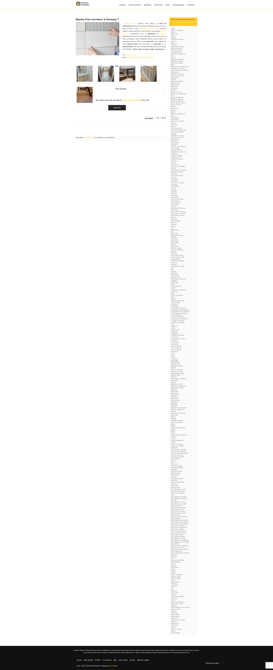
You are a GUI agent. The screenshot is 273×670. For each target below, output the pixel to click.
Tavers (173, 580)
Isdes (173, 297)
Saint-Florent (175, 515)
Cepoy (173, 123)
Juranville (174, 304)
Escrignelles (175, 242)
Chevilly (173, 168)
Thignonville (175, 582)
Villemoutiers (175, 616)
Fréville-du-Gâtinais (177, 261)
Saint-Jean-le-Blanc (177, 529)
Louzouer (174, 359)
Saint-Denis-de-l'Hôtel (178, 507)
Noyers (173, 429)
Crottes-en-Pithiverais (178, 208)
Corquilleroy (175, 186)
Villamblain (174, 613)
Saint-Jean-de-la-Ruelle (179, 527)
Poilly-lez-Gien (176, 473)
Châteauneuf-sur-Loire (178, 152)
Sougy (173, 573)
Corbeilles (174, 184)
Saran (173, 558)
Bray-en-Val (175, 108)
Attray (173, 43)
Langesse (174, 331)
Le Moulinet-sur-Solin (178, 339)
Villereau (174, 622)
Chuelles (174, 173)
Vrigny (173, 631)
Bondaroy (174, 88)
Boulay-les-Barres (177, 101)
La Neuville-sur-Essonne (179, 319)
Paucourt (174, 464)
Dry (172, 228)
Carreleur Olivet (188, 650)
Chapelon (174, 144)
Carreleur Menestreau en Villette (130, 652)
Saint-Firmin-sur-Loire (178, 513)
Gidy (172, 268)
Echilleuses (175, 230)
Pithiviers (174, 469)
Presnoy (173, 477)
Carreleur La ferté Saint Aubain (111, 652)
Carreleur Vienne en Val (176, 650)
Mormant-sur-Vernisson (179, 408)
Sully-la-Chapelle (176, 575)
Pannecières (175, 458)
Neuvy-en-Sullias (176, 422)
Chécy (173, 163)
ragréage (163, 34)
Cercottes (174, 124)
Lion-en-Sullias (176, 350)
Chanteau (174, 141)
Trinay (173, 600)
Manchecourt (175, 364)
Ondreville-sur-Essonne (179, 435)
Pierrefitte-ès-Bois (177, 467)
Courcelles (174, 197)
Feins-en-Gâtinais (177, 250)
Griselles (174, 281)
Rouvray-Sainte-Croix (178, 489)
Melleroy (174, 377)
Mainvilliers (174, 360)
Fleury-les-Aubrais (177, 255)
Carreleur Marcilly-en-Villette (148, 652)
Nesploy (173, 418)
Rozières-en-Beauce (178, 493)
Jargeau (173, 299)
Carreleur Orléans (129, 23)
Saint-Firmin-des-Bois (178, 511)
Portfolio (158, 5)
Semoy (173, 564)
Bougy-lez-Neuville (177, 97)
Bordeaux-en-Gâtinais (178, 94)
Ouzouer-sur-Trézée (177, 457)
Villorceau (174, 625)
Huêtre (173, 288)
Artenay (173, 37)
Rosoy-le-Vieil (175, 487)
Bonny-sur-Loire (176, 92)
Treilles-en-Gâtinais (177, 596)
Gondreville (175, 275)
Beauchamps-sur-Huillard (179, 70)
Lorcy (173, 353)
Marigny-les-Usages (177, 373)
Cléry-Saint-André (177, 175)
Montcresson (175, 400)
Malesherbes (175, 362)
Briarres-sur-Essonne (178, 114)
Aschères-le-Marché (178, 39)
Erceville (174, 237)
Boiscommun (175, 83)
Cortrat (173, 188)
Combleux (174, 179)
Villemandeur (175, 614)
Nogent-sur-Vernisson (178, 428)
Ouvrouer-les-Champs (178, 449)
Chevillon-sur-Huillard (178, 166)
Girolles (173, 271)
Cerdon (173, 126)
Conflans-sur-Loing (177, 183)
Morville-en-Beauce (177, 409)
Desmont (174, 219)
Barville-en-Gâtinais (177, 59)
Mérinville (174, 380)
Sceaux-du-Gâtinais (177, 560)
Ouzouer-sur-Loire (177, 455)
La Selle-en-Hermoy (177, 320)
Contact (190, 5)
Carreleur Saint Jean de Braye (120, 650)
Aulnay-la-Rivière (176, 48)
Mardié (173, 368)
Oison (173, 431)
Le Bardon (174, 333)
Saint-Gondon (175, 518)
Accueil (122, 5)
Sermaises (174, 567)
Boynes (173, 106)
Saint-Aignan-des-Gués (179, 496)
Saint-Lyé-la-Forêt (177, 535)
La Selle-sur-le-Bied (177, 322)
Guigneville (174, 282)
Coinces (173, 177)
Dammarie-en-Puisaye (178, 212)
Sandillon (174, 555)
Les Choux (174, 344)
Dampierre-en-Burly (177, 215)
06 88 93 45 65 (131, 55)
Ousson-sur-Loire (177, 444)
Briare (173, 112)
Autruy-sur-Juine (176, 50)
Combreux (174, 181)
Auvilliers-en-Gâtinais (178, 54)
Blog (168, 5)
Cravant (173, 206)
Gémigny (174, 264)
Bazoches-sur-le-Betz (178, 68)
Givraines (174, 273)
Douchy (173, 226)
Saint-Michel (175, 544)
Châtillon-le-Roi (176, 157)
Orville (173, 442)
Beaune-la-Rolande (177, 76)
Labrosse (174, 326)
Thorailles (174, 585)
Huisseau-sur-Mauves (178, 290)
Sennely (173, 565)
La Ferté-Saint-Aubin (178, 317)
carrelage (143, 28)
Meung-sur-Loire (176, 384)
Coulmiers (174, 195)
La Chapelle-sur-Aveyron (179, 313)
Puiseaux (174, 480)
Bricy (172, 115)
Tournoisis (174, 593)
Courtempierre (176, 203)
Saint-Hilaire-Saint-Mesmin (180, 522)
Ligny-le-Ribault (176, 346)
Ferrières (174, 253)
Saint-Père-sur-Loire (178, 547)
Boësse (173, 79)
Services (147, 5)
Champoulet (175, 139)
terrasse (156, 28)
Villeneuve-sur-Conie (178, 620)
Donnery (174, 222)
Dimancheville (175, 221)
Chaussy (174, 161)
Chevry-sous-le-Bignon (178, 170)
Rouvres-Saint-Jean (177, 491)
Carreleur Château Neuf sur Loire (159, 650)
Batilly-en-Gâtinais (177, 61)
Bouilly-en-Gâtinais (177, 99)
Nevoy (173, 424)
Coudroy (174, 192)
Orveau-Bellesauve (177, 440)
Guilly (173, 284)
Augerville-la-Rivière (177, 46)
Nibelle (173, 426)
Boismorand (175, 85)
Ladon (173, 328)
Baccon (173, 57)
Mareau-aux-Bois (177, 369)
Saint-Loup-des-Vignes (178, 533)
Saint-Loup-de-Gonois (178, 531)
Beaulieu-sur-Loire (177, 74)
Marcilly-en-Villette (177, 366)
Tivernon (174, 591)
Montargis (174, 393)
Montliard (174, 406)
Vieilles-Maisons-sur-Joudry (180, 607)
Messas (173, 382)
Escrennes (174, 241)
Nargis (173, 417)
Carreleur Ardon (96, 652)
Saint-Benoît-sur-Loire (178, 502)
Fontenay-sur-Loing (177, 257)
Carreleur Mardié (135, 650)
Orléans (173, 437)
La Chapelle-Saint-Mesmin (180, 310)
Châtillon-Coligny (176, 155)
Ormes (173, 438)
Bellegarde (174, 77)
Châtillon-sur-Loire (177, 159)
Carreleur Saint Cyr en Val (164, 652)
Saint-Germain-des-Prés (179, 516)
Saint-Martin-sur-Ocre (178, 538)
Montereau (174, 402)
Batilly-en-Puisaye (177, 63)
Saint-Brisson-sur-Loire (178, 504)
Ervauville (174, 239)
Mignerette (174, 391)
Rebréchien (175, 486)
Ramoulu (174, 484)
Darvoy (173, 217)
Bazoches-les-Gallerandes (180, 66)
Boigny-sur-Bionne (177, 81)
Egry (172, 232)
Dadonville (174, 210)
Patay (173, 462)
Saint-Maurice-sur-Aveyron (180, 540)
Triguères (174, 598)
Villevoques (175, 624)
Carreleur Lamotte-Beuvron (103, 650)
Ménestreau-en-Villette (178, 379)
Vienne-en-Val (175, 609)
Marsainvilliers (176, 375)
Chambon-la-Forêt (177, 137)
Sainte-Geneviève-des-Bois (180, 553)
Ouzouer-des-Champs (178, 451)
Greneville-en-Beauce (178, 279)
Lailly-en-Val (175, 330)
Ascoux (173, 41)
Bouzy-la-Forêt (176, 105)
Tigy (172, 589)
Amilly (173, 32)
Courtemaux (175, 201)
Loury (173, 357)
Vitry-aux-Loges (176, 629)
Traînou (173, 594)
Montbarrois (175, 395)
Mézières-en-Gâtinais (178, 386)
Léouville (174, 340)
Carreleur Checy (89, 650)
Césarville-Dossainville (178, 130)
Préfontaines (175, 475)
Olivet (173, 433)
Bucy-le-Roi (175, 119)
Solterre (173, 571)
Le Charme (175, 337)
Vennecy (174, 605)
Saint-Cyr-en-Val (176, 506)
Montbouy (174, 397)
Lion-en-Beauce (176, 348)
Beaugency (175, 72)
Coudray (174, 190)
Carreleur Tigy (144, 650)
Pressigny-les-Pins (177, 478)
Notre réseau (178, 5)
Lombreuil (174, 351)
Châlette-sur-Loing (177, 135)
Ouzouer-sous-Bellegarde (179, 453)
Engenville (174, 233)
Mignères (174, 389)
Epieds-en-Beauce (177, 235)
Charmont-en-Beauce (178, 146)
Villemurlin (174, 618)
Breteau (173, 110)
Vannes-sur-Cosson (177, 602)
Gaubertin (174, 262)
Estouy (173, 244)
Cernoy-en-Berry (176, 128)
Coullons (174, 193)
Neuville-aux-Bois (177, 420)
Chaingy (173, 134)
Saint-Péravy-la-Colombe (179, 545)
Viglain (173, 611)
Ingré (172, 293)
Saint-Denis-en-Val (177, 509)
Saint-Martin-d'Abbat (178, 536)
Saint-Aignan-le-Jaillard (179, 498)
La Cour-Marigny (176, 315)
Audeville (174, 45)
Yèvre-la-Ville (175, 633)
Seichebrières (175, 562)
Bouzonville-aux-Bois (178, 103)
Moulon (173, 411)
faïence (150, 28)
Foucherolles (175, 259)
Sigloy (173, 569)
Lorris (173, 355)
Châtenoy (174, 154)
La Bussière (175, 306)
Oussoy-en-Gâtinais (177, 446)
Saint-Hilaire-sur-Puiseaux (179, 524)
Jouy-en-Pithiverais (177, 301)
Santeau (174, 556)
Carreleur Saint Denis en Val (181, 652)
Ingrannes (174, 291)
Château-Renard (176, 150)
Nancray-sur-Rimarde (178, 413)
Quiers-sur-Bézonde (177, 482)
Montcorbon (175, 398)
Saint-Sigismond (176, 551)
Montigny (174, 404)
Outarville (174, 447)
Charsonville (175, 148)
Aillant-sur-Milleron (177, 30)
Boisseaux (174, 86)
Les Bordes (175, 342)
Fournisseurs (107, 660)
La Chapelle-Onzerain (178, 308)
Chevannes (175, 164)
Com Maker (113, 666)
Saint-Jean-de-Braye (178, 526)
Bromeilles (174, 117)
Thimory (173, 584)
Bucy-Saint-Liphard (177, 121)
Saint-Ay (174, 500)
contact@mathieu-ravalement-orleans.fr (141, 57)
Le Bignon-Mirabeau (178, 335)
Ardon (173, 28)
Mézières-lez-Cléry (177, 388)
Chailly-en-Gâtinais (177, 132)
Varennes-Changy (177, 604)
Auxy (172, 56)
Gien (172, 270)
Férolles (173, 252)
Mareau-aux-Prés (177, 371)
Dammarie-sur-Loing (178, 213)
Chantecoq (174, 143)
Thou (172, 587)
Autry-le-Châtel (176, 52)
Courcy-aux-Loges (177, 199)
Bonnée (173, 90)
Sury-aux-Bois (175, 578)
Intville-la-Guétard (177, 295)
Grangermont (175, 277)
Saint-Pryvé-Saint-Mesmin (180, 549)
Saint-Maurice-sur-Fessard (180, 542)
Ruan (173, 495)
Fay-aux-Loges (176, 248)
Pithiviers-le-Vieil (176, 471)
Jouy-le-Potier (175, 302)
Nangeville (174, 415)
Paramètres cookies (212, 663)
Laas (172, 324)
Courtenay (174, 204)
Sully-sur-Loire (176, 576)
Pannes (173, 460)
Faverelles (174, 246)
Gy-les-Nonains (176, 286)
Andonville (174, 34)
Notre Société (135, 5)
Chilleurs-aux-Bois (177, 172)
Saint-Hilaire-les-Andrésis (179, 520)
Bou (172, 95)
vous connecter (89, 137)
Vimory (173, 627)
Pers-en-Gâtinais (176, 466)
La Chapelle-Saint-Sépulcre (180, 311)
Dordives (174, 224)
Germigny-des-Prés (177, 266)
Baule (173, 65)
